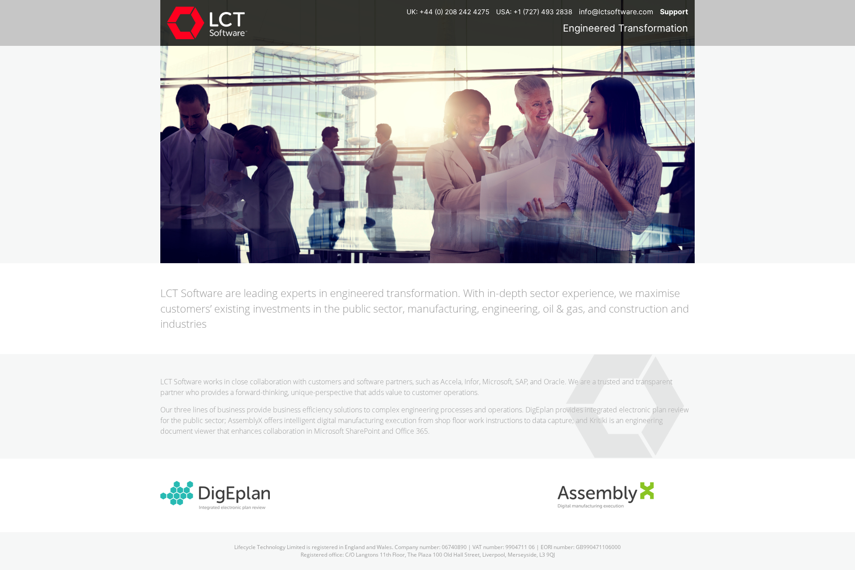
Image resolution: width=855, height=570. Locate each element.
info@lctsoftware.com (616, 11)
